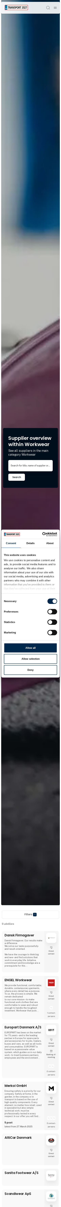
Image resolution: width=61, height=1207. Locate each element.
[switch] (52, 611)
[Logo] (16, 8)
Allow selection (31, 658)
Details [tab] (30, 543)
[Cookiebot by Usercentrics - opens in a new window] (43, 534)
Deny (30, 669)
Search (16, 477)
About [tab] (50, 543)
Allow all (30, 647)
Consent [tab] (11, 543)
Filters (29, 914)
